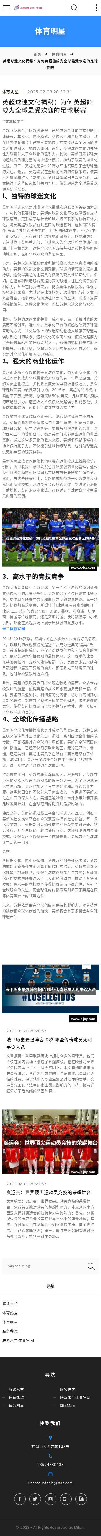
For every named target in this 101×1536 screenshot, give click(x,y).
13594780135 (50, 1464)
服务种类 (10, 1331)
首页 (37, 54)
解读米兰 (10, 1303)
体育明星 (59, 54)
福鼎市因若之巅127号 (50, 1446)
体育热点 (10, 1312)
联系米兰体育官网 (18, 1340)
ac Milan (76, 1527)
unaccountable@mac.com (50, 1483)
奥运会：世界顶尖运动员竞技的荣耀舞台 (48, 1192)
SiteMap (67, 1405)
